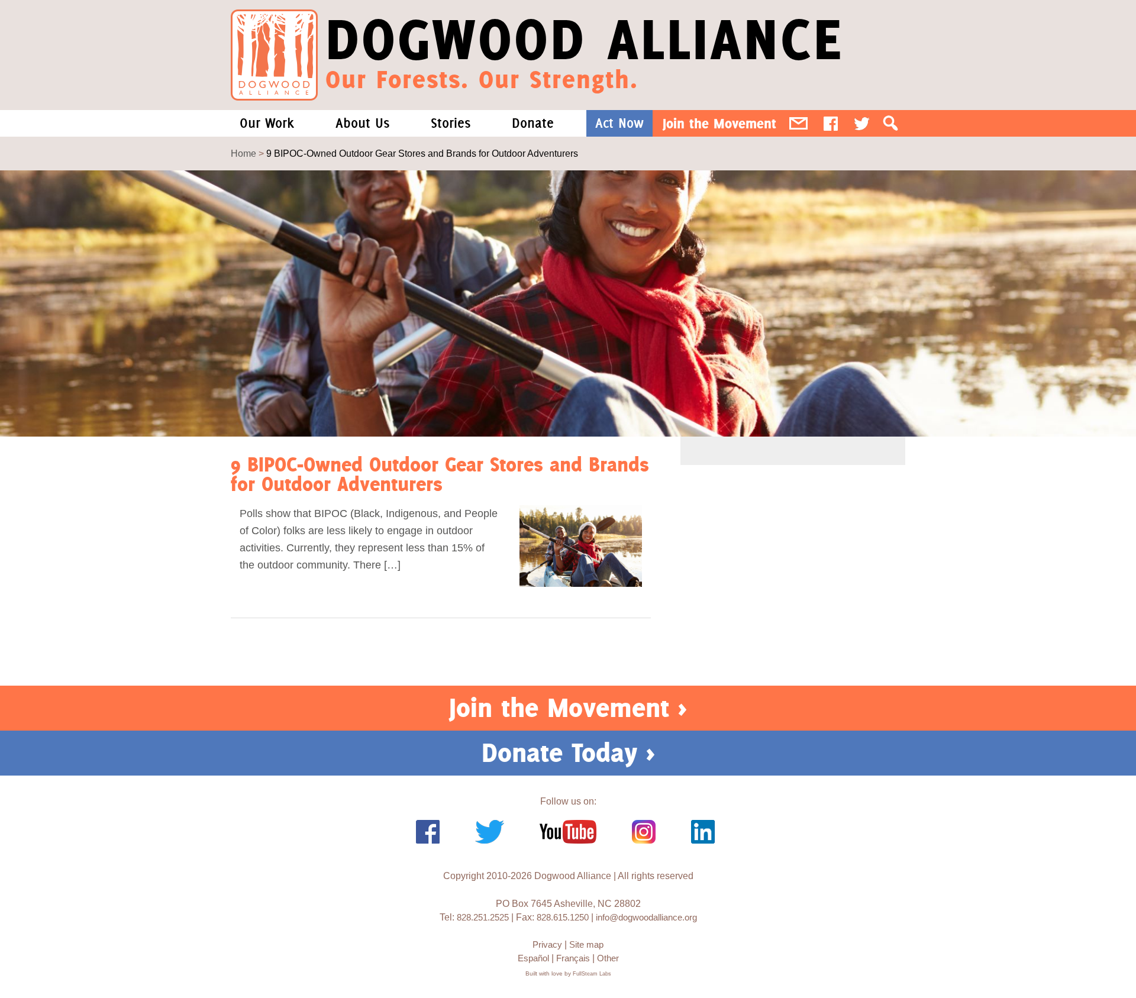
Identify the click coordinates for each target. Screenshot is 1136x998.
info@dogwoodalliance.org (646, 917)
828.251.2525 (483, 917)
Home (243, 153)
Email (798, 123)
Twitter (862, 123)
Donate (533, 123)
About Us (362, 123)
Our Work (267, 123)
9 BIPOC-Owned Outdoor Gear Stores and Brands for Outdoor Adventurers (440, 473)
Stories (450, 123)
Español (533, 958)
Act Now (619, 123)
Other (608, 958)
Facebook (831, 123)
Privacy (547, 944)
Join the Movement (719, 123)
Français (573, 958)
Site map (586, 944)
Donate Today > (568, 752)
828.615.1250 (563, 917)
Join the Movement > (568, 707)
